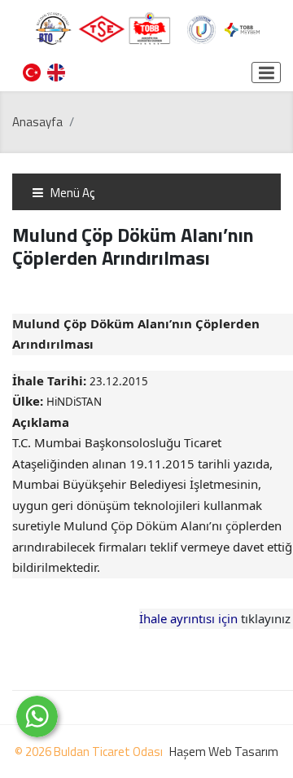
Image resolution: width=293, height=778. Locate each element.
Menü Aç (71, 192)
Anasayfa (37, 121)
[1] (266, 72)
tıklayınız (266, 618)
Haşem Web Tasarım (223, 751)
